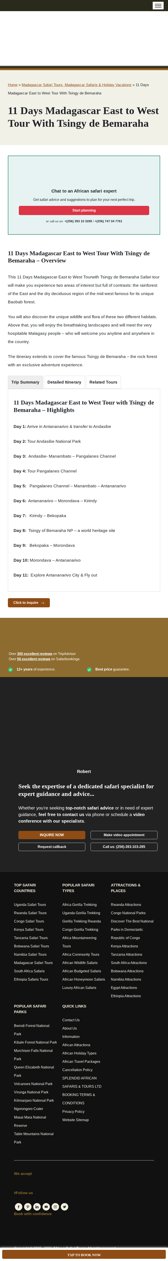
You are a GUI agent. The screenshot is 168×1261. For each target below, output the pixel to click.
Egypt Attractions (124, 988)
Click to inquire (26, 602)
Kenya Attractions (124, 946)
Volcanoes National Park (33, 1084)
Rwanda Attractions (126, 905)
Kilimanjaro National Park (34, 1100)
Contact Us (71, 1020)
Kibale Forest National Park (35, 1042)
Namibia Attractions (126, 979)
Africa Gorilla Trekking (79, 905)
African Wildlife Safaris (80, 963)
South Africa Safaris (29, 971)
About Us (69, 1028)
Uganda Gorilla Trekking (81, 913)
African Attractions (76, 1045)
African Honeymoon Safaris (83, 979)
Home (13, 85)
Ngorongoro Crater (28, 1109)
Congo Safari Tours (29, 921)
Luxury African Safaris (79, 988)
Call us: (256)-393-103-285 (124, 847)
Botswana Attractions (127, 971)
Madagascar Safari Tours (33, 963)
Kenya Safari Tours (29, 929)
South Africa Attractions (129, 963)
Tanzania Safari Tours (31, 938)
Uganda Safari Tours (30, 905)
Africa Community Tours (80, 954)
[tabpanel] (84, 489)
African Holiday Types (79, 1053)
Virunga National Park (31, 1092)
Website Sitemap (75, 1120)
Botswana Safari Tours (31, 946)
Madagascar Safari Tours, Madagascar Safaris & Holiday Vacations (76, 85)
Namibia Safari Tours (30, 954)
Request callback (52, 847)
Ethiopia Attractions (126, 996)
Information (71, 1037)
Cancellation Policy (77, 1070)
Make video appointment (124, 835)
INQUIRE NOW (52, 835)
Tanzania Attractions (126, 954)
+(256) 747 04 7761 (108, 221)
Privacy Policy (73, 1111)
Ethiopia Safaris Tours (31, 979)
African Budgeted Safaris (81, 971)
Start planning (84, 210)
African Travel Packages (81, 1061)
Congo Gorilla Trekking (80, 929)
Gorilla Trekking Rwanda (81, 921)
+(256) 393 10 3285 (78, 221)
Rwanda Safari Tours (30, 913)
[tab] (25, 382)
